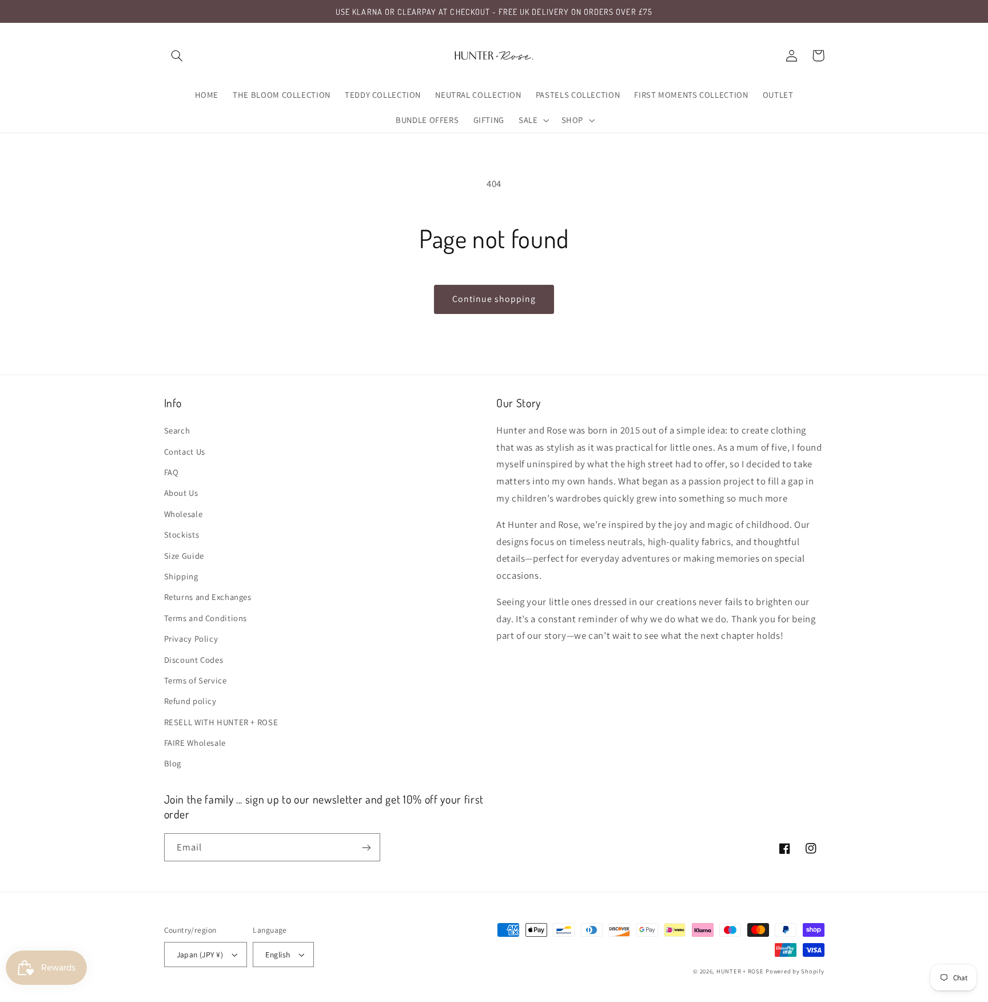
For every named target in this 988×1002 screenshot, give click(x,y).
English (277, 954)
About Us (181, 492)
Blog (173, 763)
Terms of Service (195, 680)
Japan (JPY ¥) (200, 954)
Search (177, 430)
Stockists (182, 534)
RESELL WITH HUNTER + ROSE (221, 722)
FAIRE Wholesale (195, 742)
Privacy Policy (191, 638)
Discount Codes (194, 659)
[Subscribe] (366, 847)
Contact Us (184, 451)
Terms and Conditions (206, 618)
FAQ (171, 472)
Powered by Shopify (795, 971)
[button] (177, 55)
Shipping (181, 576)
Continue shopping (494, 299)
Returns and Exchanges (208, 596)
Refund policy (190, 700)
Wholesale (183, 513)
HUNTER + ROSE (740, 971)
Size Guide (184, 555)
